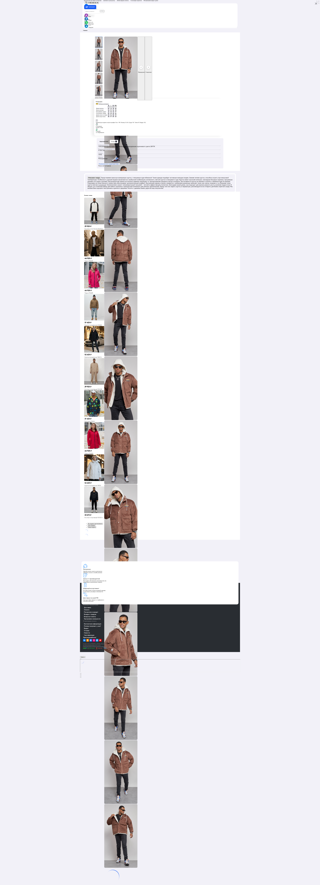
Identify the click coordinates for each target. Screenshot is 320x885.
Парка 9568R (89, 293)
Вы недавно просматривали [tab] (95, 523)
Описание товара (94, 178)
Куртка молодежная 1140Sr (93, 485)
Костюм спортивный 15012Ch (94, 517)
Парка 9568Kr (89, 453)
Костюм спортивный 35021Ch (94, 229)
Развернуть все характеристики (109, 164)
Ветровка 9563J (90, 421)
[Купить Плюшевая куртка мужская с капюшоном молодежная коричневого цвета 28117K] (98, 42)
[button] (102, 104)
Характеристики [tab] (104, 141)
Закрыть (83, 657)
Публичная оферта (88, 646)
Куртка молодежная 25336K (93, 325)
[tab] (160, 195)
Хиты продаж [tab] (91, 525)
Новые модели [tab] (92, 527)
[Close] (80, 673)
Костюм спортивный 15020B (93, 389)
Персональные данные (99, 646)
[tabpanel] (160, 154)
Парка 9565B (89, 261)
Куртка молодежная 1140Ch (93, 357)
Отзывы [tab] (113, 141)
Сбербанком (100, 132)
